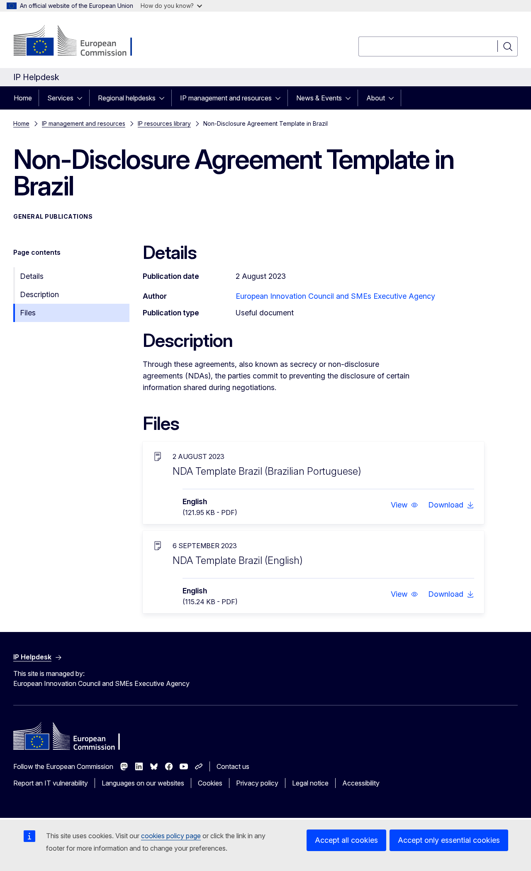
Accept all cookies (346, 840)
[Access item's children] (82, 98)
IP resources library (164, 123)
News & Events (319, 98)
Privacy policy (257, 783)
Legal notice (310, 783)
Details (32, 276)
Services (60, 98)
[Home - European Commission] (80, 41)
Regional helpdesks (127, 98)
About (375, 98)
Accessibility (361, 783)
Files (28, 312)
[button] (404, 505)
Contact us (233, 766)
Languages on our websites (143, 783)
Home (23, 98)
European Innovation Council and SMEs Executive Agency (335, 296)
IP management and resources (226, 98)
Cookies (210, 783)
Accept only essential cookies (449, 840)
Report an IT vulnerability (50, 783)
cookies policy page (171, 836)
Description (39, 294)
